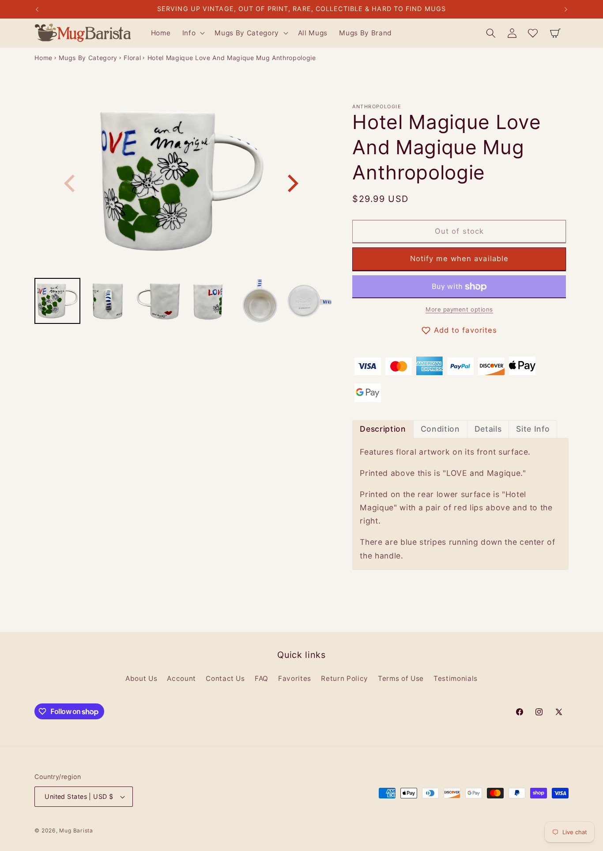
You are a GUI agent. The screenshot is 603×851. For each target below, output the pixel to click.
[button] (193, 33)
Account (181, 678)
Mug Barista (76, 830)
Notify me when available (459, 259)
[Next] (291, 183)
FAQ (261, 678)
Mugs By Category (88, 57)
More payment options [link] (459, 309)
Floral (132, 57)
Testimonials (455, 678)
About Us (141, 678)
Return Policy (344, 678)
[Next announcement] (566, 9)
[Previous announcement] (37, 9)
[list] (181, 183)
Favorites (294, 678)
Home (43, 57)
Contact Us (225, 678)
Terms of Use (401, 678)
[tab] (382, 429)
